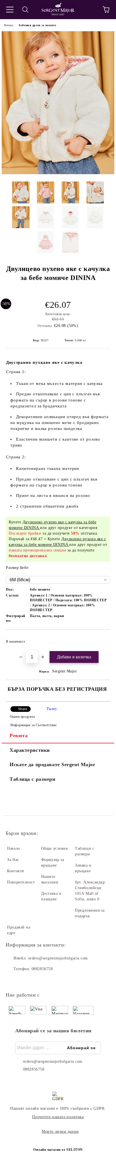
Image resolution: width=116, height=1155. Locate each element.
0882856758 (42, 969)
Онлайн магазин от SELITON (58, 1150)
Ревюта (19, 735)
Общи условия (54, 848)
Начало (8, 25)
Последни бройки (25, 533)
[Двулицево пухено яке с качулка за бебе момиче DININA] (58, 173)
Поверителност (21, 882)
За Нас (13, 860)
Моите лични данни (60, 1131)
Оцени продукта (22, 717)
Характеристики (30, 750)
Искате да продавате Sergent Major (52, 764)
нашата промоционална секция (37, 550)
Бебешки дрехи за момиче (37, 25)
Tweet (51, 709)
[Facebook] (12, 980)
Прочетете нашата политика (58, 1117)
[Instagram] (25, 980)
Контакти (15, 871)
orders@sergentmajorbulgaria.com (58, 958)
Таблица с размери (32, 779)
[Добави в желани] (102, 639)
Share (22, 709)
